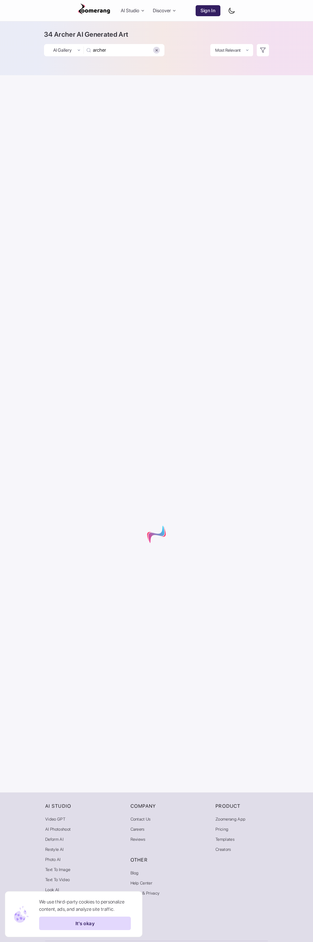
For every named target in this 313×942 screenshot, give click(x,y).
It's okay (84, 923)
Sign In (208, 10)
